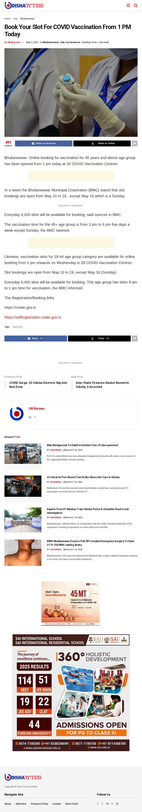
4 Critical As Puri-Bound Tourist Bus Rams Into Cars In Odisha (83, 477)
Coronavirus (73, 42)
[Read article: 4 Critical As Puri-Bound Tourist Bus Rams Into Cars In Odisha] (22, 489)
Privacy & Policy (39, 804)
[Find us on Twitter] (102, 804)
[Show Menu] (128, 5)
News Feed (71, 804)
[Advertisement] (71, 176)
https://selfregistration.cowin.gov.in (32, 317)
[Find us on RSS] (112, 804)
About (7, 804)
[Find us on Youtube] (107, 804)
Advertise (21, 804)
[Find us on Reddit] (117, 804)
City (15, 18)
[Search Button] (136, 5)
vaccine (17, 327)
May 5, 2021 (32, 42)
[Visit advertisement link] (71, 603)
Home (7, 18)
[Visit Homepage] (23, 5)
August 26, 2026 (73, 450)
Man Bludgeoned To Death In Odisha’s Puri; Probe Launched (82, 445)
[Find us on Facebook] (97, 804)
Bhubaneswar (27, 18)
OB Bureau (14, 42)
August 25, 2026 (73, 517)
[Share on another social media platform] (135, 143)
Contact (57, 804)
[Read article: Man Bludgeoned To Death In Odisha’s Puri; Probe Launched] (22, 457)
